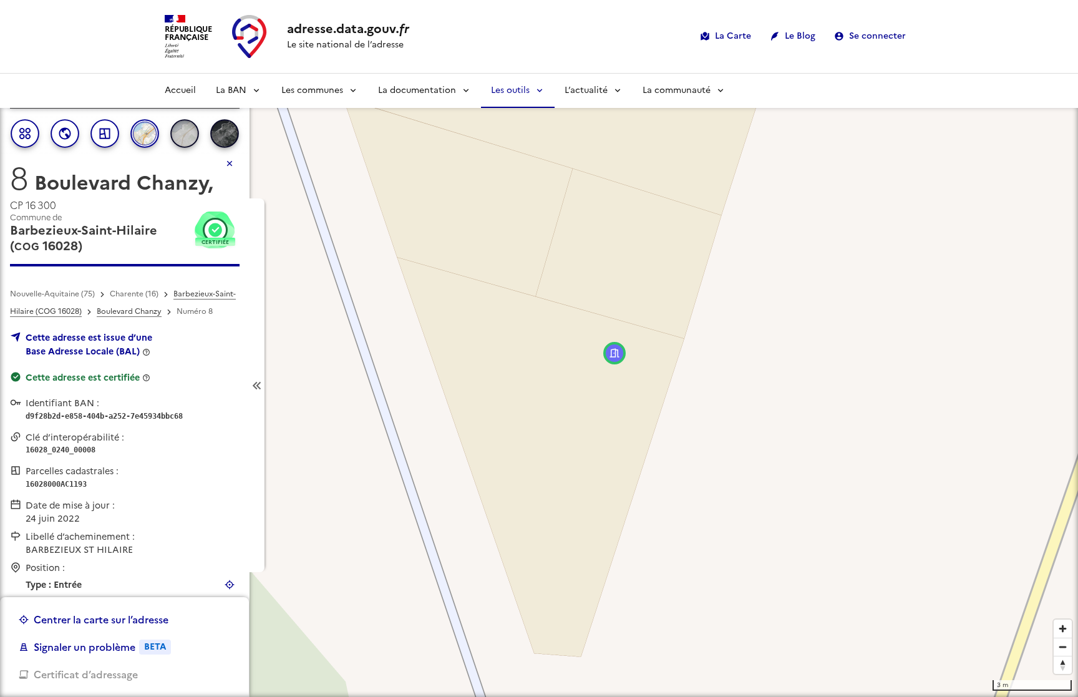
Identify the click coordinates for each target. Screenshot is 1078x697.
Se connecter (877, 35)
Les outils (510, 90)
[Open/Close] (257, 385)
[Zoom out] (1063, 647)
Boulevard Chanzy (129, 311)
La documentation (417, 90)
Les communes (312, 90)
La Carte (733, 35)
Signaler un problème (100, 647)
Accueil (180, 90)
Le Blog (800, 35)
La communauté (677, 90)
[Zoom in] (1063, 629)
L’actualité (586, 90)
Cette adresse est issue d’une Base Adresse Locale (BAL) (89, 344)
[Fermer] (230, 163)
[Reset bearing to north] (1063, 665)
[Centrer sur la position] (230, 585)
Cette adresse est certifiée (83, 377)
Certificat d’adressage (86, 674)
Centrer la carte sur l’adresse (101, 619)
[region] (539, 385)
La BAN (231, 90)
